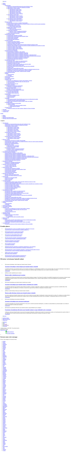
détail (9, 270)
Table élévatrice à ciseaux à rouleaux (16, 13)
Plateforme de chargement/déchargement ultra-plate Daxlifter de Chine (20, 6)
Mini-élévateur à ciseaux (11, 28)
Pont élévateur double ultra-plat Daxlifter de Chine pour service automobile (20, 66)
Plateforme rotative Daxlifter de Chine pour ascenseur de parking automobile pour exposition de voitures (26, 45)
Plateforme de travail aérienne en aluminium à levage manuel (18, 56)
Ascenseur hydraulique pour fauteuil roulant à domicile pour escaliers (21, 284)
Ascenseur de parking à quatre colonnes (14, 47)
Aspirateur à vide (8, 79)
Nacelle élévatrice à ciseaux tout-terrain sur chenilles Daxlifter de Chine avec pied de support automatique (26, 23)
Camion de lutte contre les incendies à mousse (18, 105)
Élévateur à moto (10, 67)
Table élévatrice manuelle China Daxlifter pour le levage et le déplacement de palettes (22, 99)
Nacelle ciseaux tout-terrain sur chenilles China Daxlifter (17, 22)
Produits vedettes (6, 318)
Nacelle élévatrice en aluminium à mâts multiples (16, 51)
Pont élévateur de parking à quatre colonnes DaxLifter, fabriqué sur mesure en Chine (22, 44)
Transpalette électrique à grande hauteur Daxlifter (16, 100)
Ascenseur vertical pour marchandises (12, 90)
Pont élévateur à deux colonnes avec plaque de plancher (17, 61)
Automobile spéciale (8, 102)
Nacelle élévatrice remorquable (12, 37)
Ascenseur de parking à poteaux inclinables (15, 48)
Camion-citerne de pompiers (15, 106)
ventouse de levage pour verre (12, 83)
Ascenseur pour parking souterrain (13, 41)
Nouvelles (4, 109)
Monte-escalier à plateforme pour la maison (15, 275)
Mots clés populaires (6, 319)
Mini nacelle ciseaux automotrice (15, 29)
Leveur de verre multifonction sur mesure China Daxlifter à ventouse (19, 80)
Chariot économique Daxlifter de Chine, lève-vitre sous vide (18, 81)
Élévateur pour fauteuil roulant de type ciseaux (15, 89)
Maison (4, 3)
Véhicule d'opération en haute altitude (14, 103)
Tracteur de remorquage (9, 76)
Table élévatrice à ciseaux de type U (16, 15)
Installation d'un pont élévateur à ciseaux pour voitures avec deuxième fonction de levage (23, 69)
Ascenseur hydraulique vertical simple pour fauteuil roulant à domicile (21, 266)
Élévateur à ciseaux (8, 21)
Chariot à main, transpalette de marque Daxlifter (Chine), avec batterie (19, 101)
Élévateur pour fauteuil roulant (10, 87)
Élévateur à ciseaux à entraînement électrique (18, 32)
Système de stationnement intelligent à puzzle (15, 42)
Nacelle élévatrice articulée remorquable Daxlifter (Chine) (17, 36)
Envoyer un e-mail (3, 330)
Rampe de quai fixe (10, 97)
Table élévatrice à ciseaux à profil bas (16, 16)
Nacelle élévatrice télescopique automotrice (15, 58)
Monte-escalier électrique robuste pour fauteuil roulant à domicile (20, 293)
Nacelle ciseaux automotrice (12, 30)
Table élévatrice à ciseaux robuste (16, 20)
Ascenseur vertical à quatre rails (13, 92)
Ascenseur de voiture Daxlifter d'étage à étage (15, 65)
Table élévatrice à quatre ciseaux (15, 12)
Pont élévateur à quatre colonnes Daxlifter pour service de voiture (19, 64)
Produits (4, 4)
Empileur (6, 73)
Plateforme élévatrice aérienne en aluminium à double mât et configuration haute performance (24, 55)
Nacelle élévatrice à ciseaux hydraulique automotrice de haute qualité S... (18, 250)
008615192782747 (10, 331)
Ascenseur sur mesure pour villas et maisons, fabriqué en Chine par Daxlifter (21, 108)
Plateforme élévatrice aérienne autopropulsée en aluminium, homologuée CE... (19, 247)
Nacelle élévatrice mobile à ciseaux (13, 24)
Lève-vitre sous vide (11, 82)
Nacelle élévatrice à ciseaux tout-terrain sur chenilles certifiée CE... (17, 229)
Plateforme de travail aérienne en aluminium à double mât (17, 53)
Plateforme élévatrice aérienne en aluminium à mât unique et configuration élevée (21, 54)
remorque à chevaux (6, 212)
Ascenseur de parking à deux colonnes (14, 46)
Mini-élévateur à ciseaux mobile (13, 146)
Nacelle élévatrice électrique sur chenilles (14, 35)
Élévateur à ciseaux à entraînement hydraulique (18, 31)
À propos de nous (6, 110)
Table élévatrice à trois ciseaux (15, 11)
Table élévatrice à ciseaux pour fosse (16, 17)
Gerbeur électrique (10, 74)
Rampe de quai (5, 176)
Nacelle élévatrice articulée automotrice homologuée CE (15, 256)
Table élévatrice (8, 5)
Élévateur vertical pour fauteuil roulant (14, 88)
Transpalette (9, 75)
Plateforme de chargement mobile (13, 95)
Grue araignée (7, 77)
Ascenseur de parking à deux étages (13, 43)
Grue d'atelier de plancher (9, 78)
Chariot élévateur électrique (10, 72)
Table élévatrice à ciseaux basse (13, 14)
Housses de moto (6, 217)
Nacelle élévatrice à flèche (9, 34)
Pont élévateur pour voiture (7, 189)
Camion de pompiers (11, 104)
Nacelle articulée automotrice (12, 38)
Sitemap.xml (5, 320)
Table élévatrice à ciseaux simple (15, 9)
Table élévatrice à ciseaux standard (13, 8)
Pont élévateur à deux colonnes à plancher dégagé (16, 62)
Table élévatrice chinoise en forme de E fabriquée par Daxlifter (18, 7)
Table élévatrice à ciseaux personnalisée (14, 18)
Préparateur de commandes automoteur (14, 86)
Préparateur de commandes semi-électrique (15, 85)
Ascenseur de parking (9, 40)
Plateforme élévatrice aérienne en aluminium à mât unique (17, 52)
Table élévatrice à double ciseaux (15, 10)
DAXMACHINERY (11, 333)
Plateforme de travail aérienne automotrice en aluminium (17, 57)
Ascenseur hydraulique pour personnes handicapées (17, 301)
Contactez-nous (5, 111)
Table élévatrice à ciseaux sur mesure (16, 19)
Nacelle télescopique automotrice (13, 39)
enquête (6, 270)
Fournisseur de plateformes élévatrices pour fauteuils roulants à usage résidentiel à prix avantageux (28, 309)
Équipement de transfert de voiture (13, 63)
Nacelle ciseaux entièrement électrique (14, 27)
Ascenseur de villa (8, 107)
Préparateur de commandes (10, 84)
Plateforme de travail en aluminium (11, 50)
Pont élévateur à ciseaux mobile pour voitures (15, 68)
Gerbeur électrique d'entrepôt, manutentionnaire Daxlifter (15, 238)
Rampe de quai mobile (11, 96)
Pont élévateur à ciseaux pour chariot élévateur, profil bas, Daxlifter (19, 70)
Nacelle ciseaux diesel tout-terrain (13, 33)
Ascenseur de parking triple (12, 49)
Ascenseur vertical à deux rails (12, 91)
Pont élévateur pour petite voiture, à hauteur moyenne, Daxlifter (18, 71)
